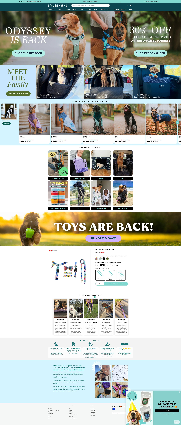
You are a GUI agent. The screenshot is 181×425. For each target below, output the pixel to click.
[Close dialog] (179, 392)
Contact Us (71, 416)
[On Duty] (107, 258)
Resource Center (52, 411)
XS (98, 265)
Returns (71, 413)
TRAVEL (122, 178)
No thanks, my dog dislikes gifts (167, 413)
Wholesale (50, 413)
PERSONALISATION (58, 178)
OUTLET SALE (122, 208)
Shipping (71, 410)
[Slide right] (177, 122)
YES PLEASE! (167, 410)
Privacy (71, 411)
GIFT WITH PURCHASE (58, 208)
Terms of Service (73, 418)
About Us (50, 408)
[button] (130, 5)
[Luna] (100, 258)
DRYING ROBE (101, 208)
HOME (101, 178)
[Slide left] (22, 122)
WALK (80, 208)
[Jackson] (104, 258)
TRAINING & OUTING (79, 178)
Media (49, 416)
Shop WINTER (6, 123)
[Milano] (96, 258)
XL (117, 265)
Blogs (49, 418)
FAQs (70, 408)
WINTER (5, 121)
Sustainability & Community (54, 410)
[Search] (108, 5)
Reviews (50, 415)
